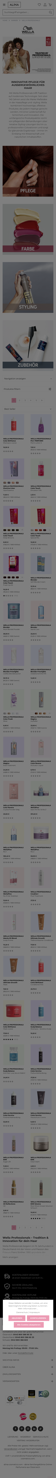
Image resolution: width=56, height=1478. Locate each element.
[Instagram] (28, 1428)
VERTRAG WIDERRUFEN (28, 1440)
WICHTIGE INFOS (11, 1360)
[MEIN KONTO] (45, 4)
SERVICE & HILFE (40, 1437)
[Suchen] (50, 12)
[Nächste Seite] (42, 400)
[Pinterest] (21, 1428)
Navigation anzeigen (15, 378)
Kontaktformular (25, 1353)
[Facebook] (15, 1428)
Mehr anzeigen (10, 1257)
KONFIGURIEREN (38, 1318)
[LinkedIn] (34, 1428)
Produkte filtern (12, 389)
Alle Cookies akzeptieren (29, 1325)
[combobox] (25, 12)
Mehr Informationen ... (28, 1308)
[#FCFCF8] (32, 713)
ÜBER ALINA (9, 1367)
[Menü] (5, 4)
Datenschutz (22, 1312)
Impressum (34, 1312)
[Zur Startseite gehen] (14, 4)
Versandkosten (10, 1449)
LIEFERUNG (13, 1437)
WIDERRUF (25, 1437)
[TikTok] (40, 1428)
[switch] (19, 1402)
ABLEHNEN (17, 1318)
